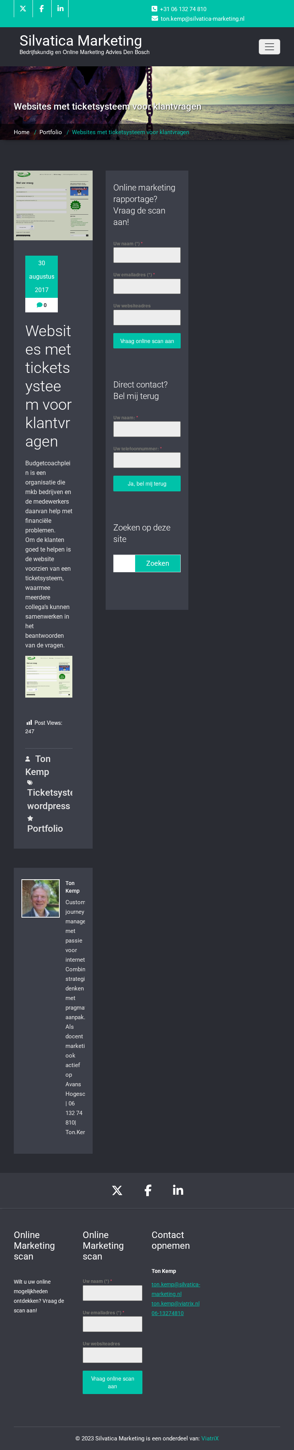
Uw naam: (125, 417)
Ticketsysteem (57, 792)
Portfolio (50, 132)
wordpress (48, 806)
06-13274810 (168, 1313)
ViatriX (210, 1438)
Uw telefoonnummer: (137, 448)
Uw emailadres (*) (134, 274)
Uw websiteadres (132, 305)
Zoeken (157, 563)
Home (21, 132)
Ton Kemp (38, 765)
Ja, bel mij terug (147, 483)
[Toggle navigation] (269, 46)
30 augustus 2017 (41, 276)
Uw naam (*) (128, 243)
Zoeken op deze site (141, 533)
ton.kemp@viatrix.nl (175, 1304)
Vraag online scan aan (147, 341)
